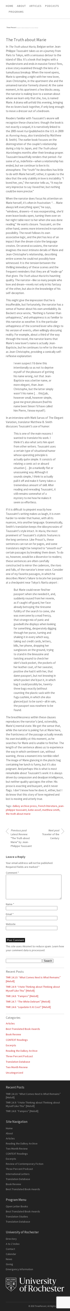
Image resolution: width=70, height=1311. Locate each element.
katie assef (34, 810)
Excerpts (11, 1045)
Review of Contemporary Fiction (24, 1164)
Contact (10, 1249)
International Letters (18, 1174)
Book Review (13, 1034)
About (21, 6)
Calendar (11, 1254)
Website (11, 924)
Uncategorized (14, 1072)
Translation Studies (17, 1216)
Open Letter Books (17, 1206)
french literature (47, 806)
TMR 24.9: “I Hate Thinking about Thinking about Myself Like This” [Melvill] (33, 1104)
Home (9, 6)
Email (10, 914)
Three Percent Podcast (19, 1056)
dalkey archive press (24, 806)
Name (10, 904)
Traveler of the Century (50, 834)
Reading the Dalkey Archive (22, 1051)
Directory (11, 1239)
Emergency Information (19, 1269)
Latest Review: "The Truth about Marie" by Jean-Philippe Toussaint (21, 838)
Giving (9, 1264)
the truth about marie (18, 813)
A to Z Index (12, 1244)
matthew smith (51, 810)
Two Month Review (17, 1067)
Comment (12, 872)
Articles (10, 1023)
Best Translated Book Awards (23, 1029)
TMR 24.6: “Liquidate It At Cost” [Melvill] (28, 1007)
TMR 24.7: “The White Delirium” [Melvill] (28, 1001)
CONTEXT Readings (17, 1040)
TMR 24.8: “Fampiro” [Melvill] (22, 996)
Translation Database (18, 1061)
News (9, 1259)
